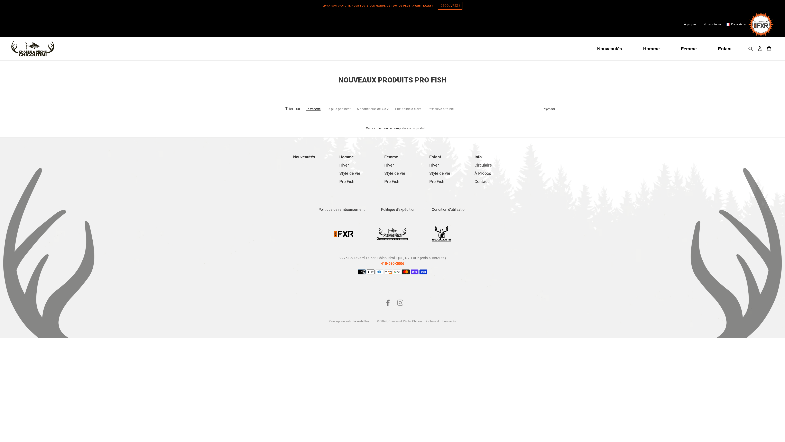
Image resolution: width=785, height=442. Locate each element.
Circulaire (483, 165)
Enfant (435, 156)
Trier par (293, 108)
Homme (346, 156)
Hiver (344, 165)
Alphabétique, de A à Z (373, 109)
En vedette (313, 109)
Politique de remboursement (341, 209)
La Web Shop (361, 321)
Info (478, 156)
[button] (736, 24)
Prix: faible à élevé (408, 109)
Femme (391, 156)
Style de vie (349, 173)
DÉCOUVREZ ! (450, 6)
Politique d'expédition (398, 209)
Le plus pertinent (339, 109)
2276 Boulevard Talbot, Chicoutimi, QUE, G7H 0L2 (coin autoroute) (392, 258)
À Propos (482, 173)
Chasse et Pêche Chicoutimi (407, 321)
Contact (481, 181)
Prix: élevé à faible (440, 109)
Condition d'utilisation (449, 209)
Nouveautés (304, 156)
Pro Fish (346, 181)
